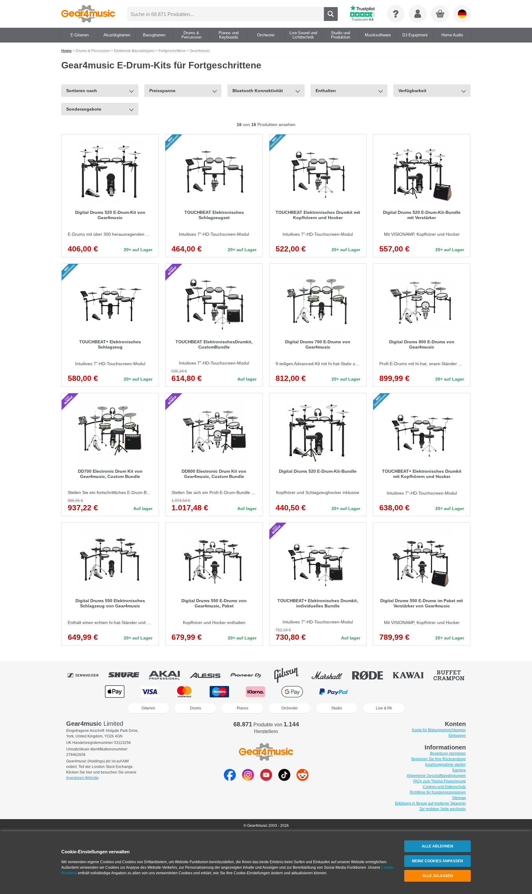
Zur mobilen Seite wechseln (442, 809)
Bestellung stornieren (448, 753)
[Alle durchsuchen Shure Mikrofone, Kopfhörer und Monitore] (128, 675)
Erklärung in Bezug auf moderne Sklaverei (430, 803)
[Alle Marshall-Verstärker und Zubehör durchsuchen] (331, 675)
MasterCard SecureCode (377, 691)
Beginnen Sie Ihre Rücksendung (438, 759)
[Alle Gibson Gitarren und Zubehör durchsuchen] (290, 675)
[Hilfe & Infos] (395, 14)
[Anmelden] (417, 14)
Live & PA (384, 708)
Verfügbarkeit (412, 90)
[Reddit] (302, 779)
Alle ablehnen (437, 846)
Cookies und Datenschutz (444, 787)
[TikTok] (284, 779)
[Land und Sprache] (462, 14)
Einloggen (457, 735)
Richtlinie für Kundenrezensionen (438, 792)
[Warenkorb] (440, 14)
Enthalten (326, 90)
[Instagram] (248, 779)
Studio (336, 708)
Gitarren (148, 708)
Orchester (289, 708)
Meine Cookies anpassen (437, 861)
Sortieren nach (81, 90)
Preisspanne (162, 90)
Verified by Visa (416, 691)
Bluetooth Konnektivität (257, 90)
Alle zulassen (437, 876)
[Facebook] (230, 779)
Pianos (242, 708)
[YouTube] (266, 779)
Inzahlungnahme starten (445, 764)
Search (331, 14)
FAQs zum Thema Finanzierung (439, 781)
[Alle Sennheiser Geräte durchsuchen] (87, 675)
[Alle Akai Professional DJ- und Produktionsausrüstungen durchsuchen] (168, 675)
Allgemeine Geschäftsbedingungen (436, 776)
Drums (195, 708)
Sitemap (459, 798)
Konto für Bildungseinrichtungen (439, 730)
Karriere (459, 770)
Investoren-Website (82, 778)
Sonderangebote (83, 109)
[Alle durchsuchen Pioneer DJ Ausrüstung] (250, 675)
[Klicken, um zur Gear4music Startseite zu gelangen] (88, 14)
